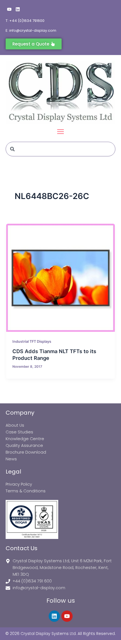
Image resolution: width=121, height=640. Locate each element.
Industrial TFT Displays (31, 341)
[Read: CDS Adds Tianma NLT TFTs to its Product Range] (60, 278)
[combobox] (60, 149)
